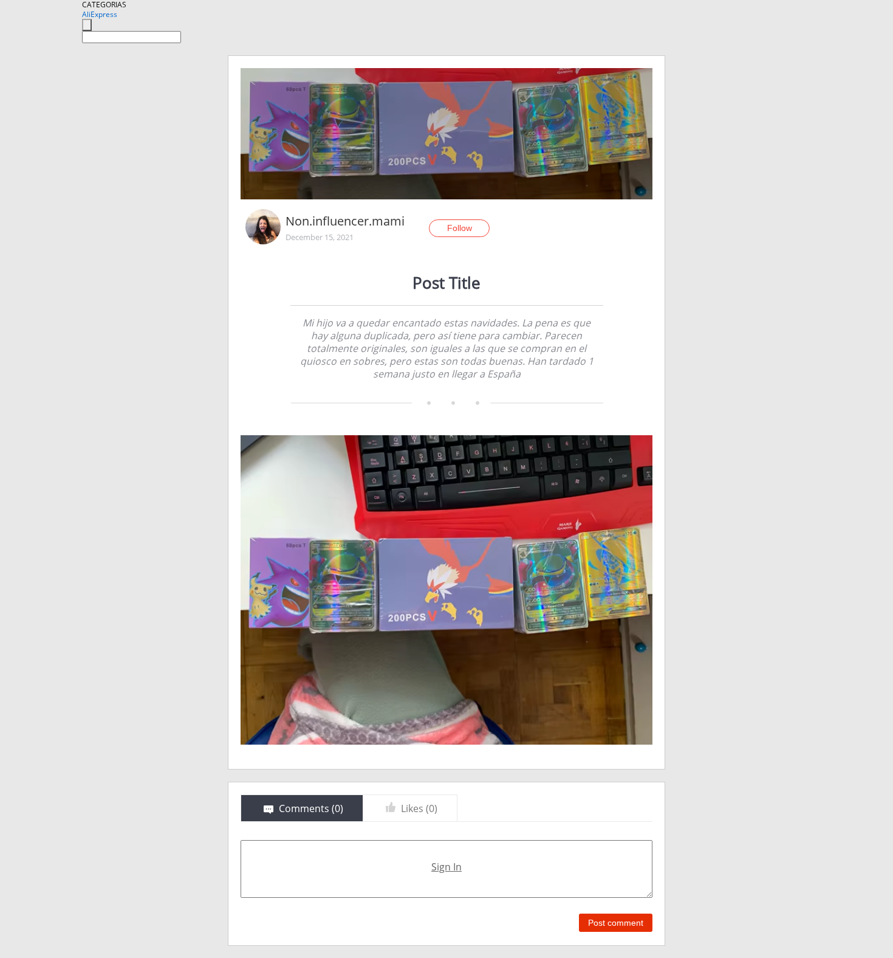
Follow (459, 228)
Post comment (615, 923)
